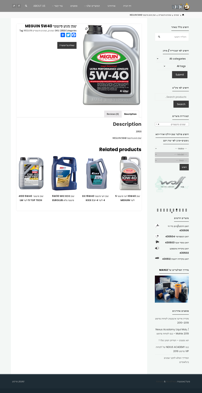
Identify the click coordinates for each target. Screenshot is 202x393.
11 (186, 211)
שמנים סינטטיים (164, 15)
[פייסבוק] (19, 6)
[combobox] (172, 124)
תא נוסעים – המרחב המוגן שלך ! (174, 340)
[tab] (130, 114)
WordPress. (166, 381)
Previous (150, 192)
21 (172, 212)
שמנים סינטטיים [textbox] (173, 124)
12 (183, 211)
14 (176, 211)
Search (181, 104)
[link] (26, 6)
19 (161, 211)
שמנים (176, 15)
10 (157, 209)
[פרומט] (180, 5)
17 (167, 211)
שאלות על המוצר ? (67, 45)
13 (180, 211)
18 (164, 211)
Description (130, 114)
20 (157, 211)
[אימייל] (14, 6)
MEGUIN (28, 30)
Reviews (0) (113, 114)
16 (170, 211)
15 (173, 211)
